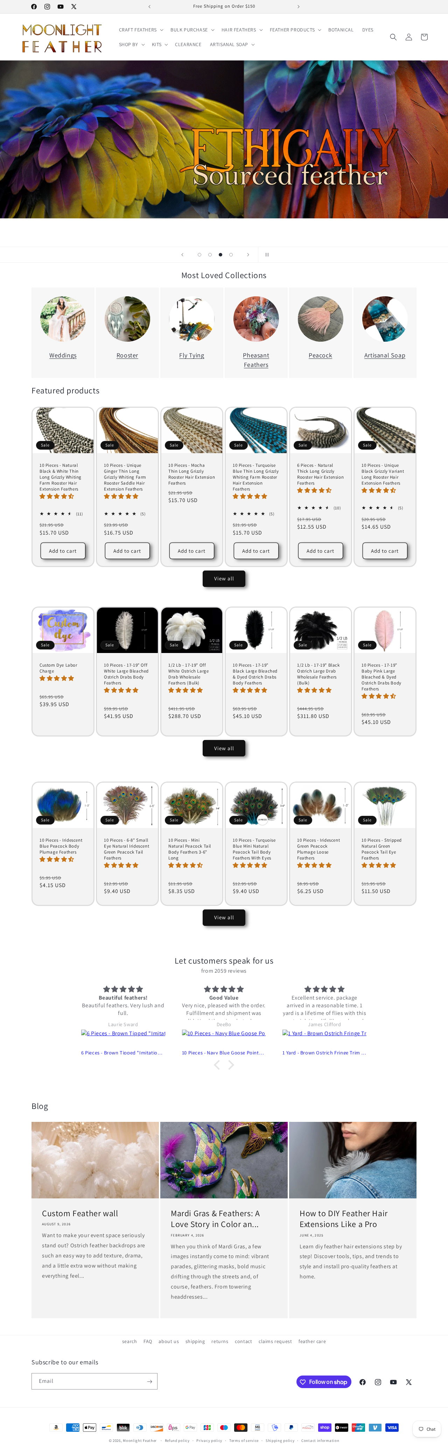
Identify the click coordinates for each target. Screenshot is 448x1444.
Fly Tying (191, 355)
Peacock (320, 355)
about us (169, 1341)
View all (224, 578)
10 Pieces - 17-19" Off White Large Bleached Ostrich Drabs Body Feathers (126, 674)
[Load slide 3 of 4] (220, 254)
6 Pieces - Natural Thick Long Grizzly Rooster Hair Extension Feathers (320, 474)
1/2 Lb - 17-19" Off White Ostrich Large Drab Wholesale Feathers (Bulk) (188, 674)
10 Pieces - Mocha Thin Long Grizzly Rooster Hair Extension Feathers (191, 474)
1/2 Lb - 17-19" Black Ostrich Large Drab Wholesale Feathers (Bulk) (318, 674)
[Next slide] (248, 254)
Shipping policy (280, 1440)
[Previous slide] (182, 254)
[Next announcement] (298, 6)
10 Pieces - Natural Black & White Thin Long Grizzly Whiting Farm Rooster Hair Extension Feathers (61, 477)
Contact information (320, 1440)
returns (219, 1341)
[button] (140, 29)
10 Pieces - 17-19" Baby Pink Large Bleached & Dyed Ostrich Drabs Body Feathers (381, 677)
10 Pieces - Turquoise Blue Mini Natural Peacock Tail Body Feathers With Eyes (254, 849)
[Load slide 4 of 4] (231, 254)
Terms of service (244, 1440)
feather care (312, 1341)
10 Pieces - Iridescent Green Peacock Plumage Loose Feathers (318, 849)
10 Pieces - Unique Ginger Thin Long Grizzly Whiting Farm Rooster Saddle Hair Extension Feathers (125, 477)
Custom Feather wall (80, 1213)
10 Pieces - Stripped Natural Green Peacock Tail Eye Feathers (382, 849)
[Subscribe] (149, 1381)
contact (243, 1341)
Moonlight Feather (140, 1440)
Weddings (63, 355)
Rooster (127, 355)
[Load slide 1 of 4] (199, 254)
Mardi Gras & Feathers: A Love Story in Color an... (215, 1218)
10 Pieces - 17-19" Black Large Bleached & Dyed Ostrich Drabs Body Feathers (255, 674)
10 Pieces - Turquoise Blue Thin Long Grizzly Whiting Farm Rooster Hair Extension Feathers (256, 477)
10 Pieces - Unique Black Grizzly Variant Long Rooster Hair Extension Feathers (383, 474)
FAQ (148, 1341)
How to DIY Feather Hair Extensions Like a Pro (344, 1218)
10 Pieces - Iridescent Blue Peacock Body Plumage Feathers (61, 846)
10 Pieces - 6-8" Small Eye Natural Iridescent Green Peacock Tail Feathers (126, 849)
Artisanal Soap (384, 355)
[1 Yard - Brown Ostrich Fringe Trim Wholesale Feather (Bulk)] (324, 1039)
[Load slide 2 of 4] (210, 254)
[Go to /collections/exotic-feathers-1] (224, 139)
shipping (195, 1341)
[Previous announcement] (149, 6)
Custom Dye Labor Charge (58, 668)
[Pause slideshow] (265, 254)
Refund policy (177, 1440)
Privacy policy (209, 1440)
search (129, 1341)
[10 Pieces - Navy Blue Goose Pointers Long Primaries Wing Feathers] (224, 1039)
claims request (275, 1341)
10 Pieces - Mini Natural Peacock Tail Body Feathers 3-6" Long (189, 849)
